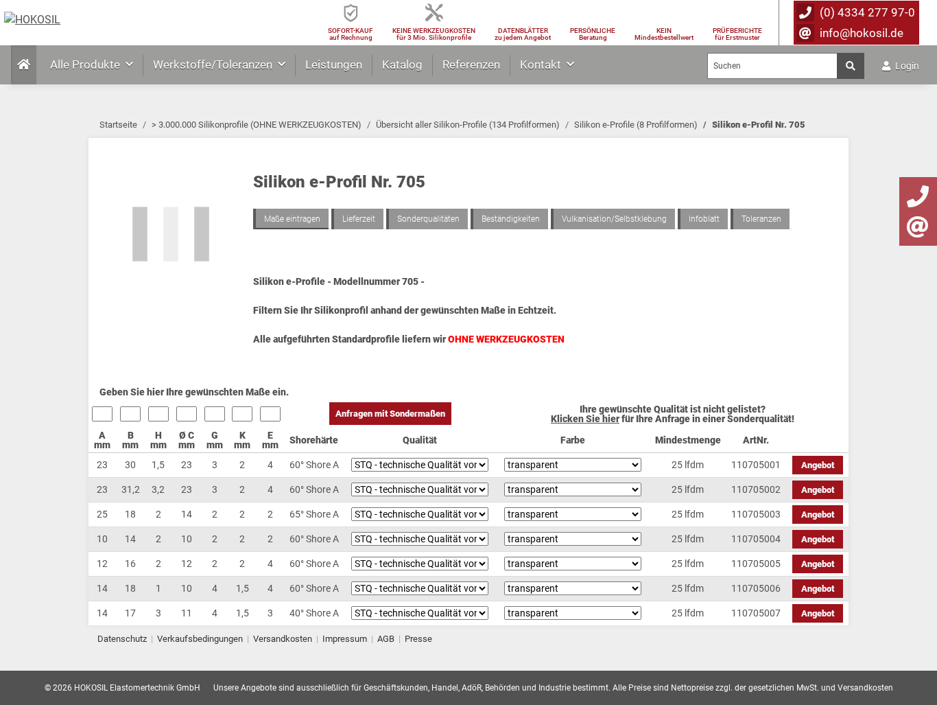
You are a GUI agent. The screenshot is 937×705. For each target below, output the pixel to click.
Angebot (817, 465)
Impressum (344, 639)
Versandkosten (282, 639)
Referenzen (471, 64)
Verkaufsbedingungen (200, 639)
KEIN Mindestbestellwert (663, 34)
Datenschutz (122, 639)
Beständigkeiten (511, 219)
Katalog (402, 64)
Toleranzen (761, 219)
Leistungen (333, 64)
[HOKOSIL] (32, 20)
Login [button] (906, 65)
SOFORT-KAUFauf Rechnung (350, 34)
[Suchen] (850, 66)
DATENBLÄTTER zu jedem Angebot (523, 34)
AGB (385, 639)
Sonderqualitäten (428, 219)
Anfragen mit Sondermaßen (390, 413)
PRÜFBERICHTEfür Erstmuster (737, 34)
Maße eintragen (292, 219)
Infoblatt (704, 219)
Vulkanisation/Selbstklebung (614, 219)
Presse (418, 639)
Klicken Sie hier (585, 418)
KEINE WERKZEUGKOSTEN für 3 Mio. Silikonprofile (433, 34)
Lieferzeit (358, 219)
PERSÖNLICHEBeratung (592, 34)
